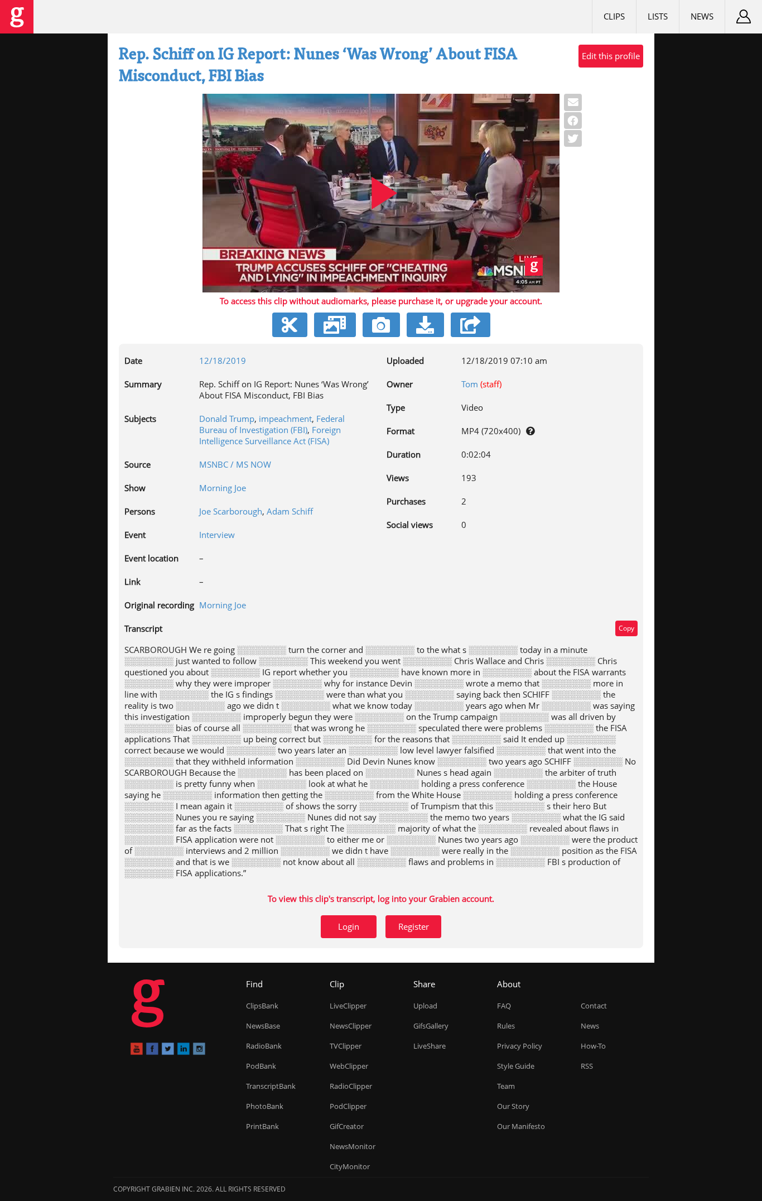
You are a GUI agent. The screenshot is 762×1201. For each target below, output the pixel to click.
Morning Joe (222, 487)
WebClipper (349, 1066)
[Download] (425, 325)
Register (413, 926)
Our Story (513, 1106)
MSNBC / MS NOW (235, 464)
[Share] (470, 325)
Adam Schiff (290, 511)
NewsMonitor (352, 1146)
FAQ (504, 1006)
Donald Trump (226, 418)
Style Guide (515, 1066)
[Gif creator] (335, 325)
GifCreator (347, 1126)
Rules (506, 1026)
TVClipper (345, 1046)
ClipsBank (262, 1006)
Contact (594, 1006)
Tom (469, 384)
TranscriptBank (271, 1086)
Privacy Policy (519, 1046)
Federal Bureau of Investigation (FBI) (272, 424)
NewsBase (263, 1026)
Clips (614, 16)
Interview (217, 534)
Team (506, 1086)
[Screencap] (381, 325)
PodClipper (348, 1106)
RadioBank (264, 1046)
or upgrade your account (492, 300)
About (508, 983)
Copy (626, 628)
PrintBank (262, 1126)
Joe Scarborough (230, 511)
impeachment (285, 418)
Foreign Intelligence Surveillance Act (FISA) (270, 435)
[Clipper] (289, 325)
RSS (587, 1066)
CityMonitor (350, 1166)
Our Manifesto (521, 1126)
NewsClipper (351, 1026)
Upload (425, 1006)
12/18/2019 (222, 360)
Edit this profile (611, 55)
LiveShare (429, 1046)
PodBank (261, 1066)
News (702, 16)
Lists (658, 16)
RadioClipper (351, 1086)
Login (348, 926)
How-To (593, 1046)
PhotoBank (264, 1106)
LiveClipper (348, 1006)
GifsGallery (430, 1026)
